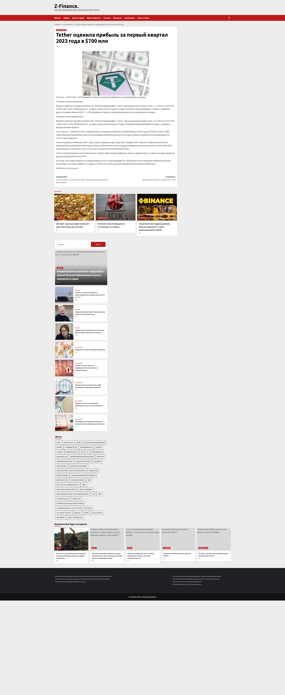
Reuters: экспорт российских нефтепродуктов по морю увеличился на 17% (90, 294)
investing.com (72, 168)
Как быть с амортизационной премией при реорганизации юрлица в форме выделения (71, 555)
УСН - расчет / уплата (64, 513)
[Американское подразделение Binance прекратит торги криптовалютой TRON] (157, 207)
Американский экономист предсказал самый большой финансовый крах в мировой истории (80, 275)
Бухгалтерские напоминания (94, 442)
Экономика (129, 18)
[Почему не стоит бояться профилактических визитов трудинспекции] (64, 368)
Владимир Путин (71, 447)
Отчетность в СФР (63, 498)
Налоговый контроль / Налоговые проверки (73, 494)
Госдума (60, 452)
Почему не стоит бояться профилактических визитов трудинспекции (86, 367)
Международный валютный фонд (83, 475)
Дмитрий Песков (72, 452)
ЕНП (82, 452)
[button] (229, 18)
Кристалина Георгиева (78, 466)
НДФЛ (84, 484)
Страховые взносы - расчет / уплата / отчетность (74, 508)
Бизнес (57, 18)
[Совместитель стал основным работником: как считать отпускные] (64, 404)
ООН (93, 494)
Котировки (97, 461)
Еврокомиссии (97, 452)
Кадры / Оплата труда (82, 461)
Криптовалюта (94, 18)
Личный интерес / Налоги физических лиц (71, 470)
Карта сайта (143, 18)
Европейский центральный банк (82, 456)
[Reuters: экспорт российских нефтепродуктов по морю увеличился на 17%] (64, 295)
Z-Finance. (66, 6)
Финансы (117, 18)
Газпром (98, 447)
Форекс (86, 513)
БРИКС (59, 442)
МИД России (93, 470)
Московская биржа (78, 480)
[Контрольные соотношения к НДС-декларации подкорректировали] (64, 386)
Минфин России (62, 480)
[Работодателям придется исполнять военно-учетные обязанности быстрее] (64, 422)
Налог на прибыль (85, 489)
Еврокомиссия (62, 456)
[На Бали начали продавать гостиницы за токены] (115, 207)
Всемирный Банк (86, 447)
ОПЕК (99, 494)
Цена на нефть (97, 513)
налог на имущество (75, 517)
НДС (89, 480)
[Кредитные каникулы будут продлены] (64, 349)
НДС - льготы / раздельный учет (68, 484)
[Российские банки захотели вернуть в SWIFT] (178, 539)
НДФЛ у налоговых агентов (66, 489)
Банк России (68, 442)
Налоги (107, 18)
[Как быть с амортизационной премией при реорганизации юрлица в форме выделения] (71, 539)
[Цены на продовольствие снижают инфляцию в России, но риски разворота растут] (143, 539)
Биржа (67, 18)
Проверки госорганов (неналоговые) (70, 503)
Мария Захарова (62, 475)
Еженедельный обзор (64, 461)
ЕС (87, 452)
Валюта (59, 447)
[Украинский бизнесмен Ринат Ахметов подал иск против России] (64, 313)
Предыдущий (82, 179)
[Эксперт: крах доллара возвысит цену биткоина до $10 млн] (74, 207)
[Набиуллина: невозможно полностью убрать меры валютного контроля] (64, 331)
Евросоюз (100, 456)
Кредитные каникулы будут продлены (90, 350)
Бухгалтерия (78, 18)
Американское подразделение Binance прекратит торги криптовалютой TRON (154, 226)
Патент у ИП (76, 498)
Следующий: (158, 178)
